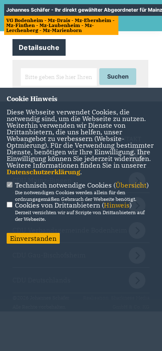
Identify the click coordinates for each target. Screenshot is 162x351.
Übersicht (131, 185)
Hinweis (117, 205)
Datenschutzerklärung (43, 172)
